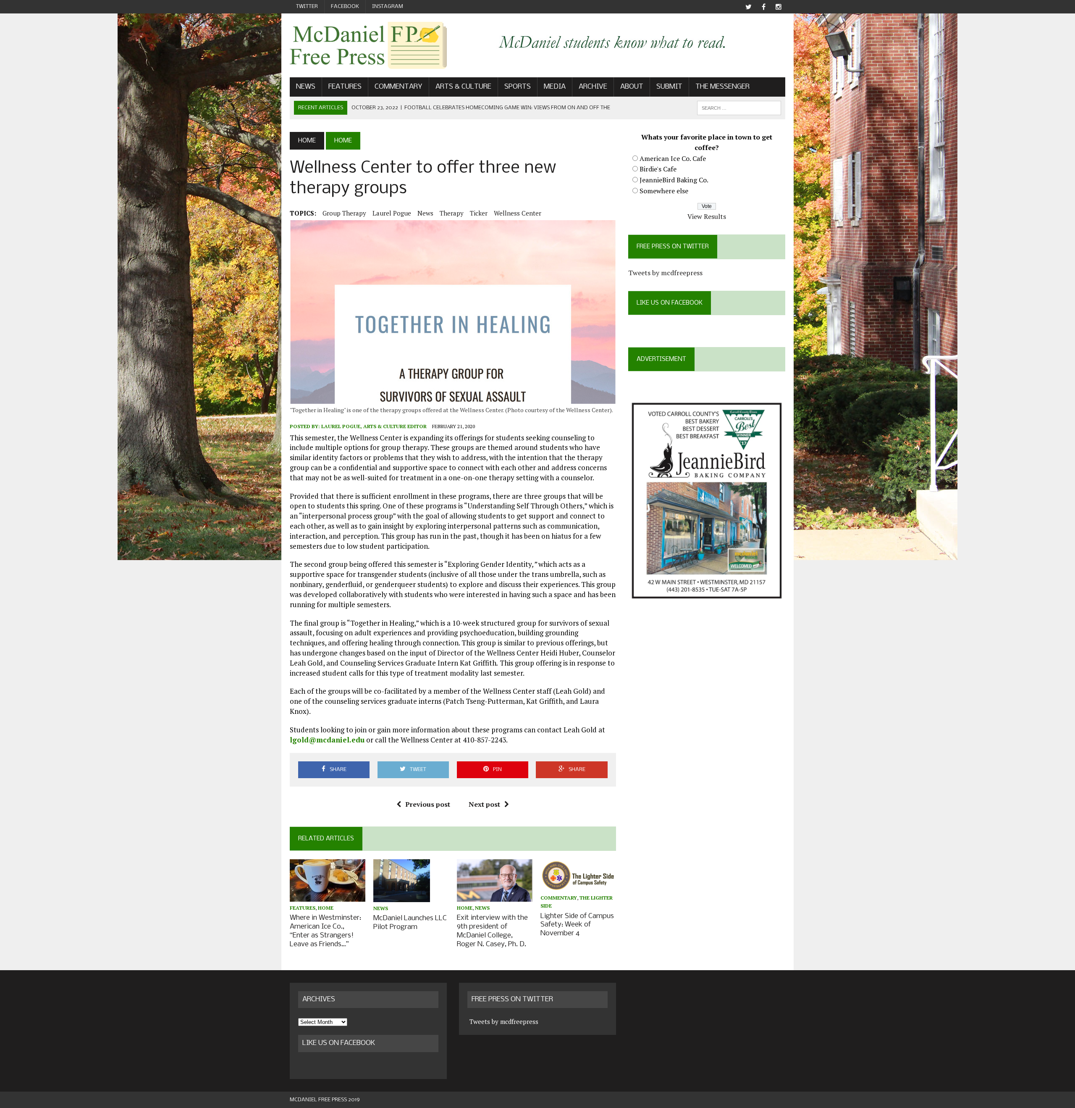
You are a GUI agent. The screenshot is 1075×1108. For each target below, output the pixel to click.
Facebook (345, 6)
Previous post (427, 804)
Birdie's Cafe (658, 169)
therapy (452, 213)
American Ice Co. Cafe (673, 158)
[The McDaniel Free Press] (368, 45)
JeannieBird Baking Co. (674, 179)
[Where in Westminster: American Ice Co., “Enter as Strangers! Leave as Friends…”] (327, 896)
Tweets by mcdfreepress (665, 272)
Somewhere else (664, 190)
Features (345, 87)
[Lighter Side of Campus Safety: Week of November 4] (578, 886)
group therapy (344, 213)
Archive (593, 87)
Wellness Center (517, 213)
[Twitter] (748, 7)
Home (325, 908)
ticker (479, 213)
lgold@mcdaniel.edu (327, 740)
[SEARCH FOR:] (739, 108)
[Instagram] (778, 7)
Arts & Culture (463, 87)
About (631, 87)
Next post (484, 804)
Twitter (307, 6)
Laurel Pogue (391, 213)
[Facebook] (763, 7)
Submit (669, 87)
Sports (517, 87)
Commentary (398, 87)
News (305, 87)
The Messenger (722, 87)
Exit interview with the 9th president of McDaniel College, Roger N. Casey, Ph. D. (492, 931)
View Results (706, 216)
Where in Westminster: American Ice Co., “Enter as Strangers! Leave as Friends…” (325, 931)
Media (555, 87)
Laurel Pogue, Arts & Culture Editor (374, 426)
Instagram (387, 6)
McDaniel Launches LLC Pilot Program (410, 922)
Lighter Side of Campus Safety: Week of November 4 (577, 925)
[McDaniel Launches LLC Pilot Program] (401, 896)
